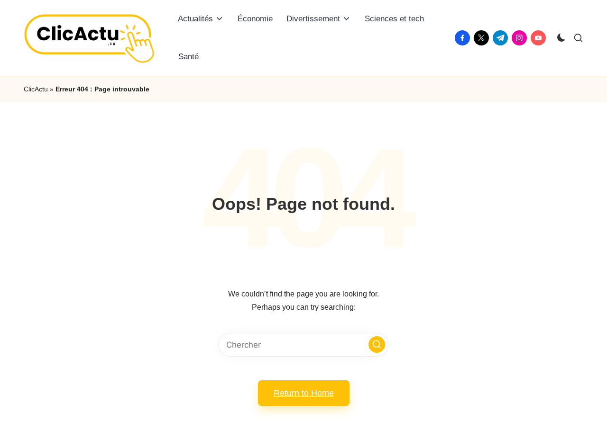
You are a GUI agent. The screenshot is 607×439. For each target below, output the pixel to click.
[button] (376, 344)
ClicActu (36, 89)
